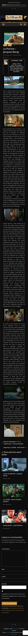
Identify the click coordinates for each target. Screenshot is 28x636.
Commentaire (6, 549)
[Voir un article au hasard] (24, 24)
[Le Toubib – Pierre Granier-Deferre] (14, 485)
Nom (3, 569)
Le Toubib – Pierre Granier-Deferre (12, 500)
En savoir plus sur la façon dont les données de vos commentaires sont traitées (13, 610)
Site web (4, 584)
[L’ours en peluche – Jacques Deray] (14, 459)
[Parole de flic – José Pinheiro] (14, 511)
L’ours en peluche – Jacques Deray (12, 475)
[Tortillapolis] (14, 15)
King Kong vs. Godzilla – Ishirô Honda (14, 447)
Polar (14, 45)
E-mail (4, 576)
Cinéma (5, 45)
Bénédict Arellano (17, 55)
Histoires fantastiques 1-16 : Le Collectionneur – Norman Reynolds (13, 443)
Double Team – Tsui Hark (13, 5)
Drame (10, 45)
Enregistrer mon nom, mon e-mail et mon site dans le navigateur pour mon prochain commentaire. (14, 596)
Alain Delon (6, 57)
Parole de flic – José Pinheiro (13, 525)
